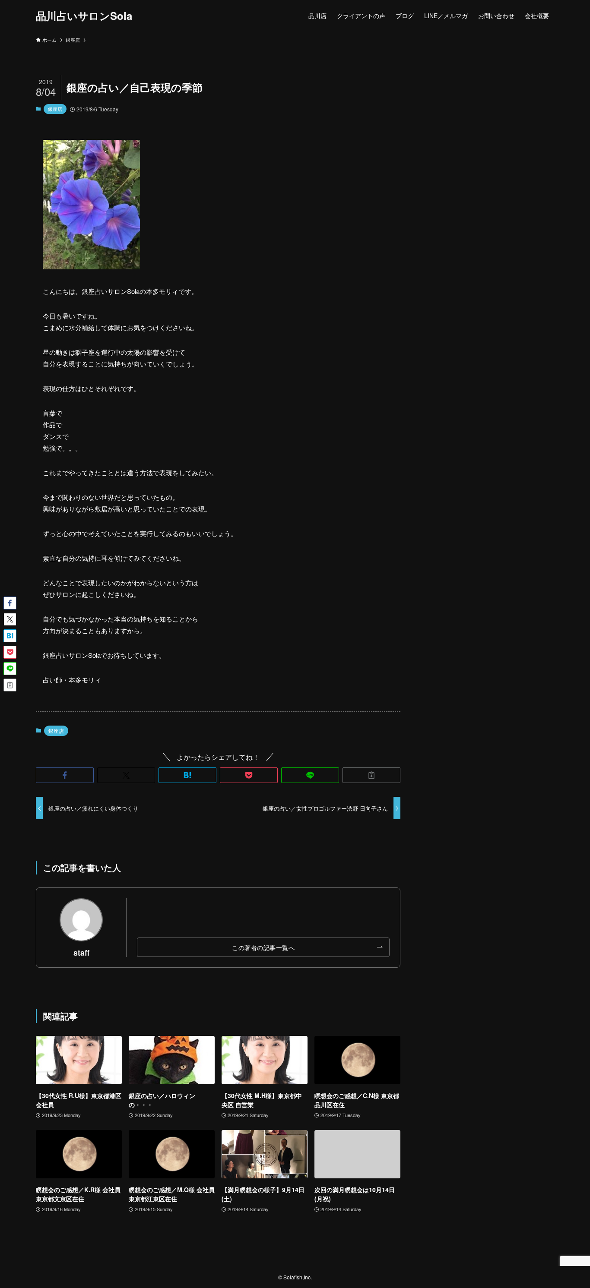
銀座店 (55, 108)
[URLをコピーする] (371, 775)
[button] (65, 775)
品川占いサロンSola (84, 15)
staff (81, 952)
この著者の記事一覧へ (263, 947)
